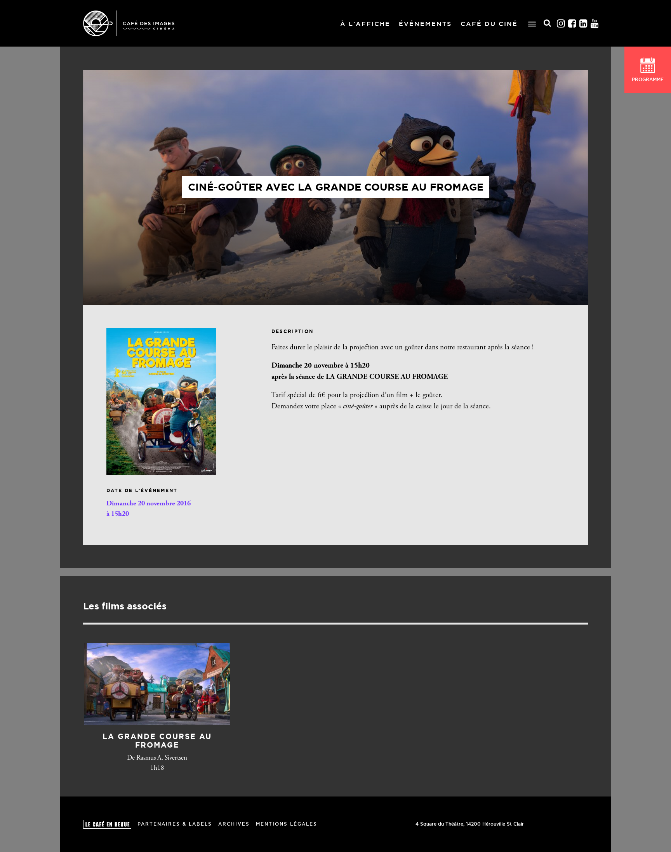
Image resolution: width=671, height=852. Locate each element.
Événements (425, 23)
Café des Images (128, 23)
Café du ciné (489, 23)
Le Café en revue (107, 824)
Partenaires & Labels (174, 823)
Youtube (595, 23)
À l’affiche (365, 23)
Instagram (561, 23)
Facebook (572, 23)
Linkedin (583, 23)
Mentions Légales (286, 823)
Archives (234, 823)
